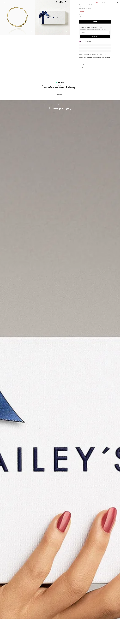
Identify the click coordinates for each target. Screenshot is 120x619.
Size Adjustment (81, 67)
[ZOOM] (31, 31)
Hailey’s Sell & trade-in (103, 54)
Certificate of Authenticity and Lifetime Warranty (87, 51)
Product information (82, 61)
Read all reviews (60, 94)
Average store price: (85, 8)
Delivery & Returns (82, 64)
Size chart (109, 14)
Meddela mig (95, 36)
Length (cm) (80, 14)
